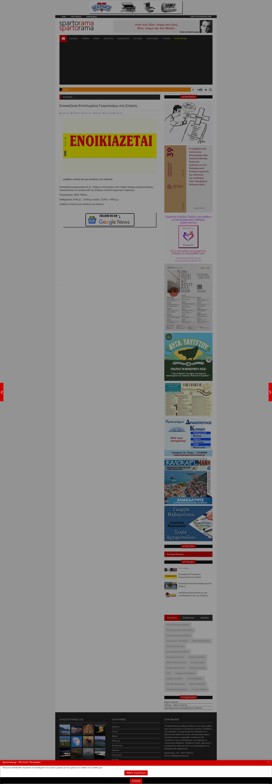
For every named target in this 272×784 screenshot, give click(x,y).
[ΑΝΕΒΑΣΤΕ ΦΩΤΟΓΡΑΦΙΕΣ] (1, 392)
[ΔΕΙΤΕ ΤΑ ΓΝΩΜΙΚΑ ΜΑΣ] (270, 392)
